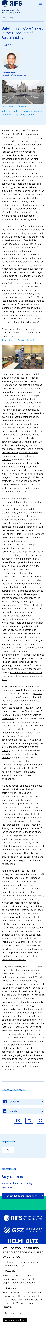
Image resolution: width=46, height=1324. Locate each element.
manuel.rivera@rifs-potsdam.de (14, 75)
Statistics (10, 1288)
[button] (29, 1121)
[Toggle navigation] (40, 3)
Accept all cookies (14, 1320)
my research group (23, 308)
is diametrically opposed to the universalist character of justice (23, 1009)
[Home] (12, 3)
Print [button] (40, 1121)
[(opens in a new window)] (23, 1230)
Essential (10, 1271)
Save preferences (14, 1313)
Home (4, 18)
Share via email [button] (18, 1121)
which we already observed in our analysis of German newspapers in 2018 (22, 676)
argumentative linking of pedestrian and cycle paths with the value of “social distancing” (23, 658)
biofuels (14, 775)
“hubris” (6, 757)
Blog (11, 18)
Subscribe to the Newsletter (22, 1195)
